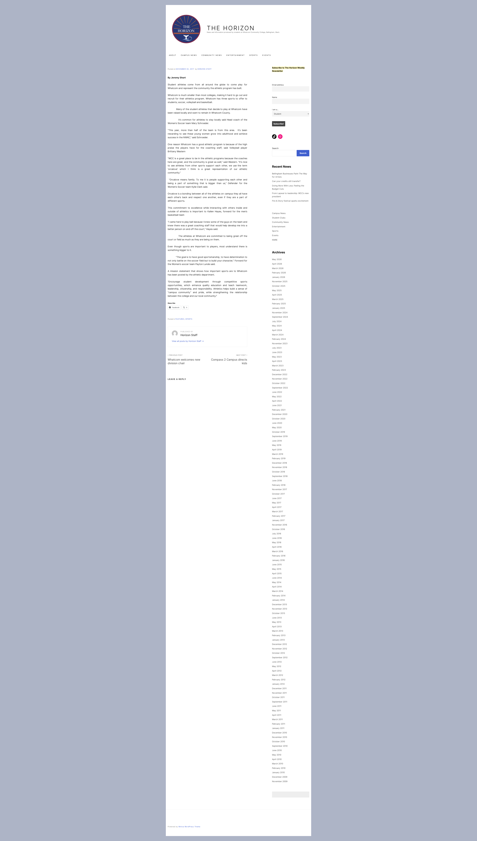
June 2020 (277, 423)
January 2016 (278, 560)
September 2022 (280, 387)
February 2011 (278, 724)
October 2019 (278, 432)
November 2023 (279, 343)
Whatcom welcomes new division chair (184, 359)
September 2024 (280, 317)
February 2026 (279, 272)
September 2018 (280, 476)
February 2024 (279, 339)
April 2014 (277, 586)
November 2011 (279, 693)
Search (275, 148)
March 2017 (277, 511)
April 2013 (277, 626)
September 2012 (280, 657)
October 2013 (278, 613)
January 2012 (278, 684)
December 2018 (279, 463)
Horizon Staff (204, 69)
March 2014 (277, 591)
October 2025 (278, 286)
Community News (211, 55)
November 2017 (279, 489)
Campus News (189, 55)
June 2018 (277, 480)
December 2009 (279, 777)
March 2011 (277, 719)
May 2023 (277, 357)
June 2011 (276, 706)
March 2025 (277, 299)
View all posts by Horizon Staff (187, 341)
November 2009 (279, 781)
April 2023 (277, 361)
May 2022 (277, 396)
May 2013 (276, 622)
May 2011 (276, 710)
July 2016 (276, 533)
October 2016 (278, 529)
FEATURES (179, 319)
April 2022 (277, 401)
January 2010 (278, 772)
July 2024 (276, 321)
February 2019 (278, 458)
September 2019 (280, 436)
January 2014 (278, 600)
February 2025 (279, 303)
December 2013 (279, 604)
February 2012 (278, 679)
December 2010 (279, 732)
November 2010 (279, 737)
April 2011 (276, 715)
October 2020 (278, 418)
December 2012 (279, 644)
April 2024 (277, 330)
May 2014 (276, 582)
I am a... (275, 109)
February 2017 (278, 516)
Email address (278, 85)
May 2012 (276, 666)
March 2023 (277, 365)
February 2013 (278, 635)
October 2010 (278, 741)
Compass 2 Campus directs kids (229, 359)
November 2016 (279, 525)
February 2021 (278, 410)
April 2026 (277, 264)
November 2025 (279, 281)
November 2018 (279, 467)
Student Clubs (278, 217)
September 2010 (280, 746)
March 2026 (277, 268)
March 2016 (277, 551)
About (172, 55)
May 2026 (277, 259)
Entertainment (235, 55)
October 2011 (278, 697)
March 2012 (277, 675)
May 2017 (276, 502)
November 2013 (279, 609)
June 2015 (277, 564)
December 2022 (279, 374)
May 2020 (277, 427)
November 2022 (279, 379)
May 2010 (276, 755)
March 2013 (277, 631)
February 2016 (278, 555)
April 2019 (277, 449)
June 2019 (277, 441)
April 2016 (277, 547)
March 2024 (277, 334)
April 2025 (277, 295)
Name (274, 97)
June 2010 (277, 750)
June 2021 (277, 405)
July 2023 (276, 348)
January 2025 (278, 308)
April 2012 (277, 671)
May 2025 (277, 290)
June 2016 (277, 538)
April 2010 (277, 759)
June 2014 (277, 578)
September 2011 (279, 701)
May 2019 (276, 445)
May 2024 (277, 325)
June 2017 (277, 498)
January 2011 (278, 728)
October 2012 (278, 653)
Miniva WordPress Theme (189, 827)
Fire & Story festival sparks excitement (290, 201)
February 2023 (279, 370)
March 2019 (277, 454)
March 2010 (277, 763)
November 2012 (279, 648)
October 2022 (278, 383)
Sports (253, 55)
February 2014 (278, 595)
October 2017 (278, 494)
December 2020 (279, 414)
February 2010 (278, 768)
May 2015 (276, 569)
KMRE (275, 240)
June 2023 (277, 352)
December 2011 (279, 688)
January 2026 (278, 277)
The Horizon (231, 28)
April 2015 (277, 573)
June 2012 (277, 662)
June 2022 (277, 392)
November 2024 (279, 312)
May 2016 (276, 542)
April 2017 (276, 507)
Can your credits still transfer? (286, 181)
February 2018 (278, 485)
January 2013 (278, 640)
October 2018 (278, 471)
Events (266, 55)
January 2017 (278, 520)
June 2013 (277, 617)
